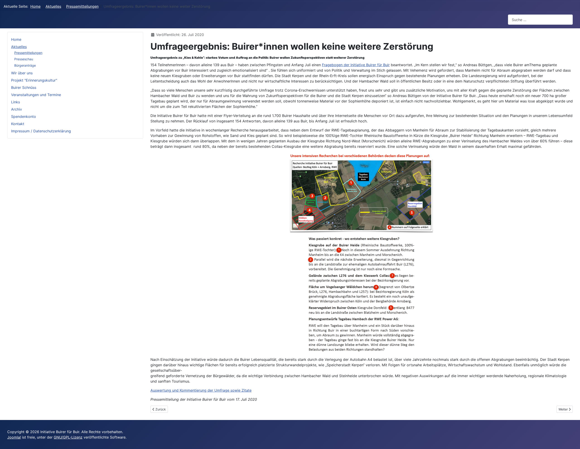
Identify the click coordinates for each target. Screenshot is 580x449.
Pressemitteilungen (28, 53)
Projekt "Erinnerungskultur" (34, 80)
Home (16, 39)
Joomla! (14, 437)
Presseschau (23, 59)
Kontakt (17, 123)
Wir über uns (22, 73)
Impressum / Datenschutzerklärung (41, 131)
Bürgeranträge (25, 65)
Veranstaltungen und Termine (36, 94)
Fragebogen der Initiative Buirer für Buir (356, 65)
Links (15, 102)
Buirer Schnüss (23, 87)
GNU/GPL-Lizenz (68, 437)
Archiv (16, 109)
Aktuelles (19, 46)
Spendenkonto (23, 116)
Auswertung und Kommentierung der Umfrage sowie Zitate (200, 390)
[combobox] (540, 20)
